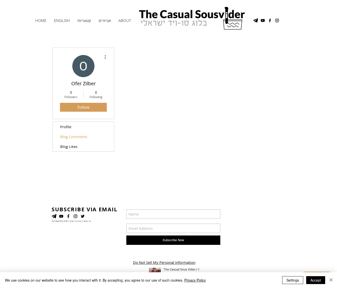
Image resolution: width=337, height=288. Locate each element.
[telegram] (255, 20)
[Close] (331, 280)
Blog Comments (73, 136)
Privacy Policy (195, 280)
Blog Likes (68, 146)
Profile (65, 126)
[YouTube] (61, 216)
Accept (315, 280)
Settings (292, 280)
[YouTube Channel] (262, 20)
